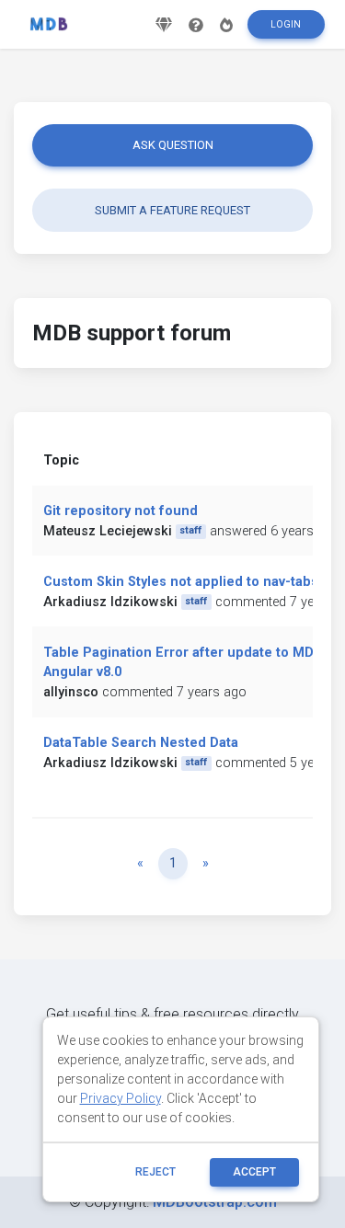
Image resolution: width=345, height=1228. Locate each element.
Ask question (172, 145)
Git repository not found (120, 511)
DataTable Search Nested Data (140, 743)
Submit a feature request (172, 210)
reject (155, 1171)
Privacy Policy (120, 1098)
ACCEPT (254, 1171)
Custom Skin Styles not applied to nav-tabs (180, 582)
